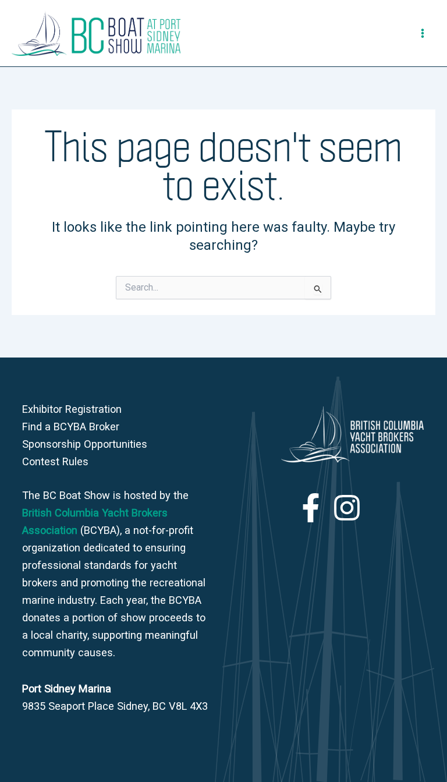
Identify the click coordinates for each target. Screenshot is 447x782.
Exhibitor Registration (72, 409)
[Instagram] (346, 507)
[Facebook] (310, 507)
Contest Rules (55, 461)
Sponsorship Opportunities (84, 444)
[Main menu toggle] (422, 33)
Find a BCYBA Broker (70, 426)
